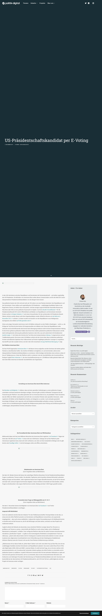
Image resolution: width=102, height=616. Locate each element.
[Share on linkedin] (35, 575)
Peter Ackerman (16, 357)
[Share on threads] (31, 575)
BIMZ (72, 439)
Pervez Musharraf (75, 455)
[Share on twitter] (30, 575)
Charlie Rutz (25, 144)
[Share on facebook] (28, 575)
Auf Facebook (53, 436)
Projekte (42, 3)
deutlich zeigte (6, 335)
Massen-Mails (83, 453)
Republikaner (26, 568)
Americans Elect (22, 348)
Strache (79, 458)
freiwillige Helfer (13, 443)
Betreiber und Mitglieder (11, 390)
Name (7, 603)
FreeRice (73, 448)
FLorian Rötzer (75, 446)
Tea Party (33, 568)
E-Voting (20, 568)
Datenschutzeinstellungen (84, 613)
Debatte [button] (33, 3)
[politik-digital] (11, 3)
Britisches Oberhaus (81, 439)
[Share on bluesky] (39, 575)
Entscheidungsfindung (87, 444)
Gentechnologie (81, 448)
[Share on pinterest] (33, 575)
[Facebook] (89, 3)
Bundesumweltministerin (77, 441)
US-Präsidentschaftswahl (42, 568)
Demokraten (14, 568)
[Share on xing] (40, 575)
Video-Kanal (86, 458)
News (18, 144)
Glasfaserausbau (75, 451)
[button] (99, 3)
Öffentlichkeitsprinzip (76, 460)
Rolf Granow (85, 455)
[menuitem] (25, 3)
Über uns (50, 3)
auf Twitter (18, 438)
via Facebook (42, 505)
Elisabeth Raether (75, 444)
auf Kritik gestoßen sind (23, 320)
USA (50, 568)
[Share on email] (42, 575)
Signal (73, 458)
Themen (25, 3)
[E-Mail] (89, 332)
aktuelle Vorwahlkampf (48, 309)
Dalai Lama (87, 441)
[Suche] (83, 338)
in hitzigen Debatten (16, 314)
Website (49, 603)
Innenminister (84, 451)
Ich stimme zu (95, 613)
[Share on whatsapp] (37, 575)
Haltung (48, 335)
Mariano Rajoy (74, 453)
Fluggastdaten (84, 446)
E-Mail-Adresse (30, 603)
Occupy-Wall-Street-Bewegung (49, 341)
